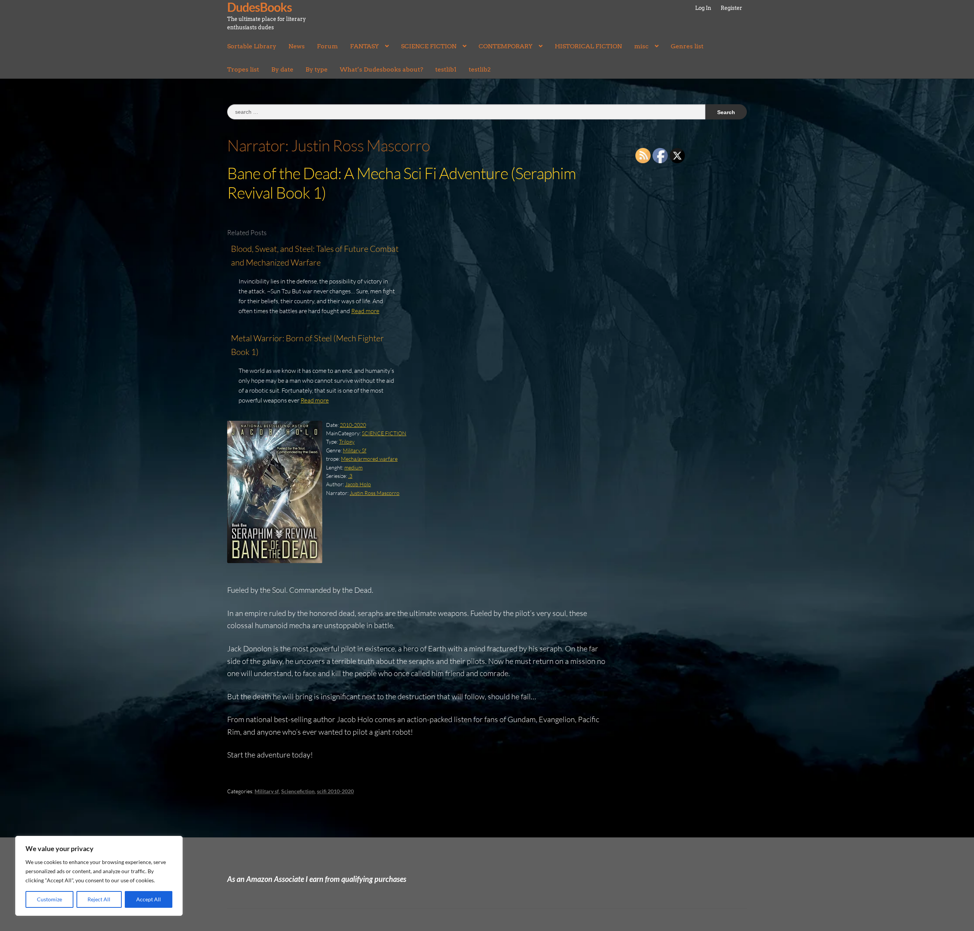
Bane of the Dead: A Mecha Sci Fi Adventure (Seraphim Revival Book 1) (401, 182)
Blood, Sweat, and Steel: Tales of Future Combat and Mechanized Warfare (315, 255)
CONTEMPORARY (506, 46)
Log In (703, 8)
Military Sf (354, 450)
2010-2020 (353, 425)
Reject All (99, 899)
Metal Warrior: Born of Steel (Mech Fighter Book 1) (307, 345)
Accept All (148, 899)
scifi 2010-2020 (335, 791)
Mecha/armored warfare (369, 458)
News (296, 46)
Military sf (267, 791)
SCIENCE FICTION (429, 46)
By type (317, 69)
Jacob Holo (358, 484)
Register (731, 8)
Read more (365, 311)
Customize (49, 899)
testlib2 (480, 69)
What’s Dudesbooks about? (381, 69)
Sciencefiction (298, 791)
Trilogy (347, 441)
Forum (327, 46)
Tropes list (243, 69)
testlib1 (446, 69)
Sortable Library (251, 46)
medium (353, 467)
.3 (350, 476)
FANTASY (364, 46)
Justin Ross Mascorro (374, 493)
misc (641, 46)
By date (282, 69)
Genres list (687, 46)
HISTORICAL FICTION (588, 46)
